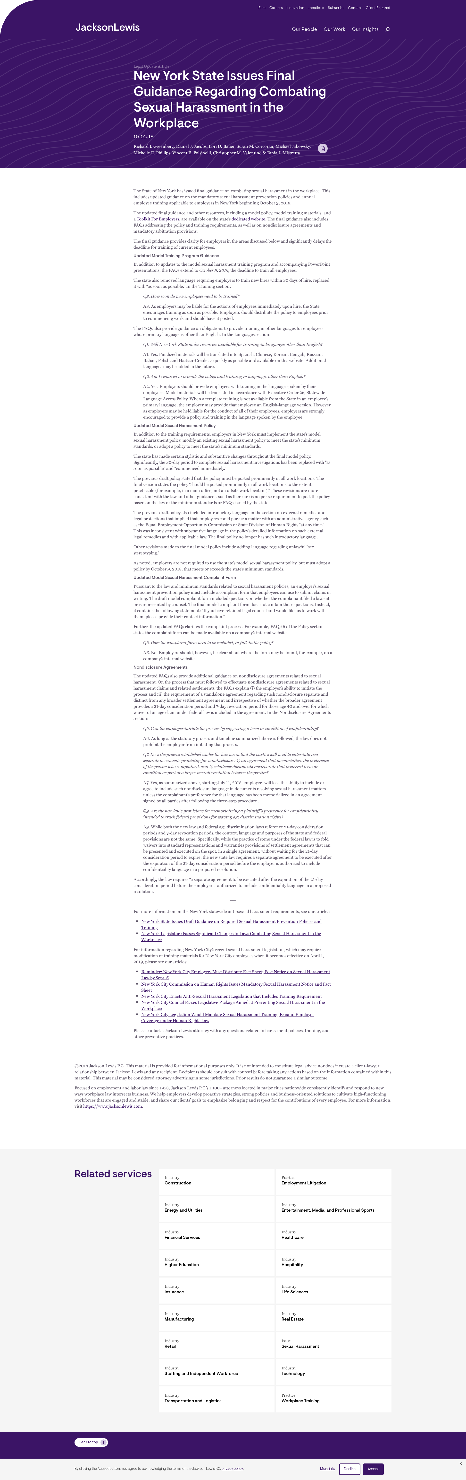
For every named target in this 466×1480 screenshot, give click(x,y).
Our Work (334, 29)
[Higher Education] (217, 1263)
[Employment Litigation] (333, 1182)
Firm (262, 8)
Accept (373, 1469)
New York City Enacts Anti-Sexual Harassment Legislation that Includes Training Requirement (231, 996)
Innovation (295, 8)
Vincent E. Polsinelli (191, 152)
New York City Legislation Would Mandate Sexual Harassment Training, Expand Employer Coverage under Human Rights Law (227, 1017)
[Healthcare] (333, 1236)
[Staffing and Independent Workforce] (217, 1372)
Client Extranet (378, 8)
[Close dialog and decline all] (460, 1464)
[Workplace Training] (333, 1399)
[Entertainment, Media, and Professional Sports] (333, 1209)
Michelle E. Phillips (151, 152)
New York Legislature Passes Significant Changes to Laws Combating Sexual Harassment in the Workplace (231, 936)
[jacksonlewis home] (108, 25)
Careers (276, 8)
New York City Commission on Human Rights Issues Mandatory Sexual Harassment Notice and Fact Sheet (236, 987)
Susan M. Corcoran (255, 146)
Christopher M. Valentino (237, 152)
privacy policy (232, 1469)
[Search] (385, 29)
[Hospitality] (333, 1263)
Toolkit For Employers (158, 218)
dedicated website (248, 218)
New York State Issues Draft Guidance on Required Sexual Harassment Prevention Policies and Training (231, 924)
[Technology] (333, 1372)
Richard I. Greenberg (153, 146)
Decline (350, 1469)
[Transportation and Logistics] (217, 1399)
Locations (316, 8)
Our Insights (365, 29)
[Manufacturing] (217, 1318)
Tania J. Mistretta (283, 152)
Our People (304, 29)
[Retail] (217, 1345)
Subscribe (336, 8)
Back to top (88, 1442)
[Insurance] (217, 1291)
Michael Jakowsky (292, 146)
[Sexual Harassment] (333, 1345)
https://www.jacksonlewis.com (112, 1106)
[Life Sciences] (333, 1291)
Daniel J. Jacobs (191, 146)
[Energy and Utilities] (217, 1209)
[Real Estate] (333, 1318)
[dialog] (233, 1469)
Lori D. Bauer (221, 146)
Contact (355, 8)
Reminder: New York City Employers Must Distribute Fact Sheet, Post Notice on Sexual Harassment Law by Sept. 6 (235, 974)
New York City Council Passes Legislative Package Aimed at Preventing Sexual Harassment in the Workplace (233, 1005)
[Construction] (217, 1182)
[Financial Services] (217, 1236)
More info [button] (327, 1469)
